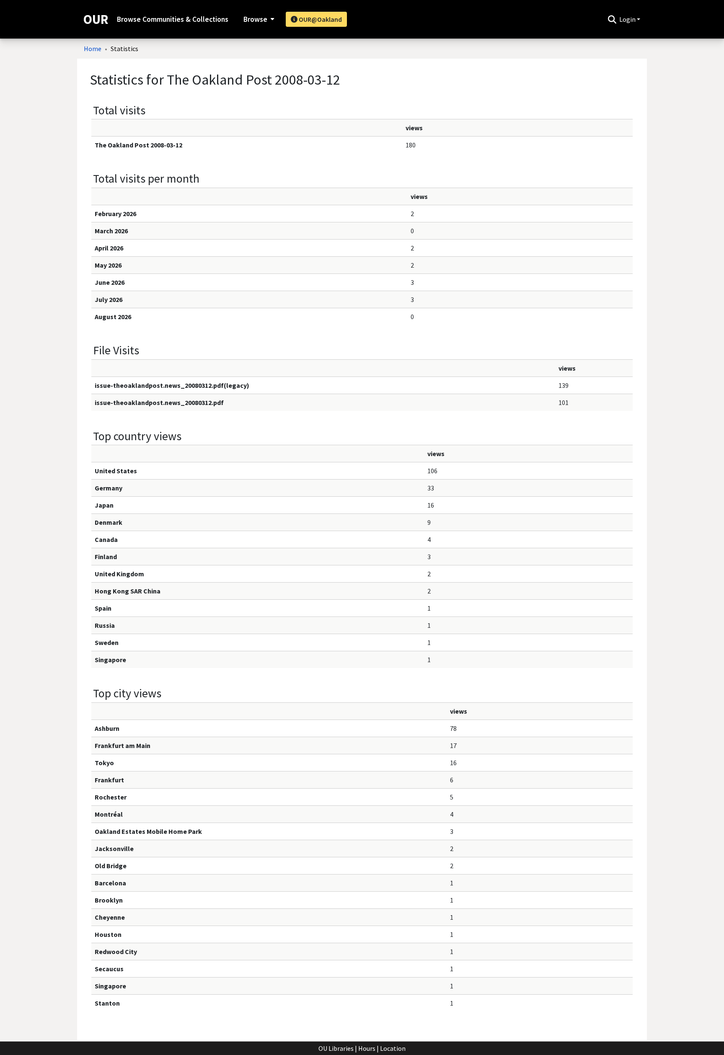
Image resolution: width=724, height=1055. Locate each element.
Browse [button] (255, 19)
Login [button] (628, 19)
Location (393, 1048)
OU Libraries (336, 1048)
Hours (366, 1048)
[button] (612, 19)
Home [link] (92, 48)
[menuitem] (258, 19)
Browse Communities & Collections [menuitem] (172, 19)
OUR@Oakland (319, 19)
